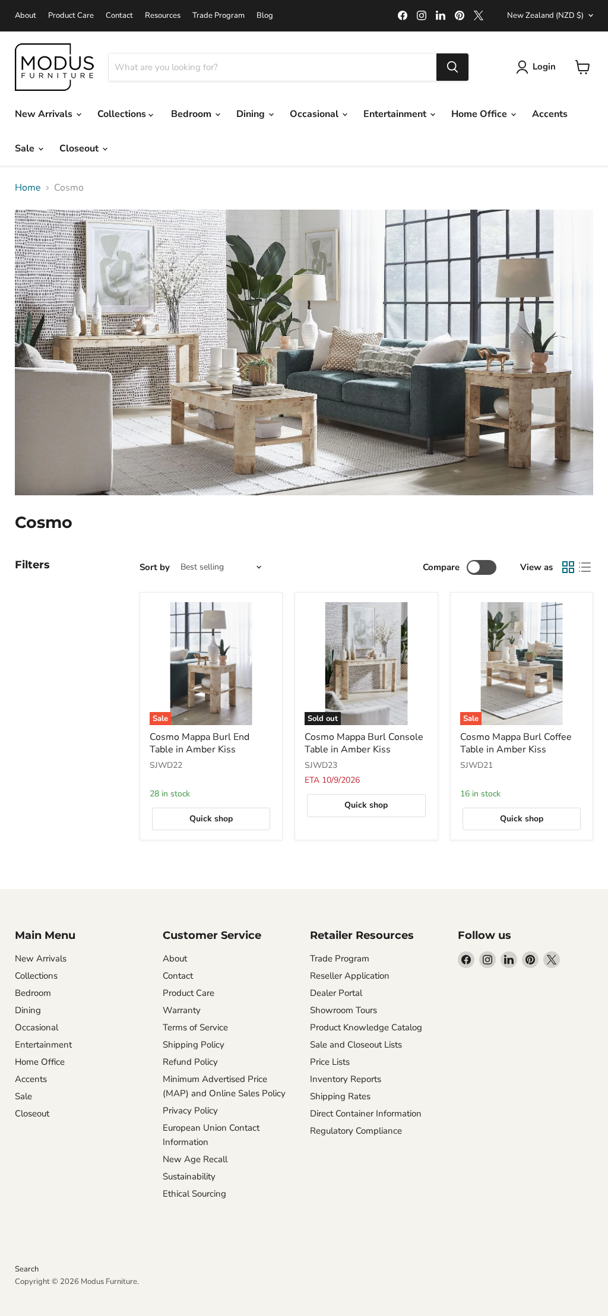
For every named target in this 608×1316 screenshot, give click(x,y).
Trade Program (218, 15)
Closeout (80, 148)
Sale (26, 148)
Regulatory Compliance (356, 1131)
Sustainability (189, 1176)
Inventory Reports (345, 1079)
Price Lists (330, 1062)
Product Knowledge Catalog (366, 1027)
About (25, 15)
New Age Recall (195, 1159)
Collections (122, 114)
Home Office (480, 114)
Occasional (315, 114)
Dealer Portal (336, 993)
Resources (162, 15)
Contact (119, 15)
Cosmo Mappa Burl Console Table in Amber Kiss (364, 743)
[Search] (452, 67)
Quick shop (211, 818)
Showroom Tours (343, 1010)
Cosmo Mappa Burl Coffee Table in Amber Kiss (516, 743)
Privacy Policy (190, 1110)
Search (27, 1269)
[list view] (585, 567)
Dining (251, 114)
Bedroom (192, 114)
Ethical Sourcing (194, 1194)
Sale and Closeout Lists (356, 1045)
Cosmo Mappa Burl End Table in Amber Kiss (199, 743)
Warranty (182, 1010)
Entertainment (396, 114)
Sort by (155, 567)
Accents (550, 114)
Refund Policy (190, 1062)
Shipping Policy (193, 1045)
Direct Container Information (366, 1113)
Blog (264, 15)
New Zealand (545, 15)
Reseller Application (350, 976)
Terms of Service (195, 1027)
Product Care (71, 15)
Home (28, 187)
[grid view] (568, 567)
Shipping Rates (340, 1096)
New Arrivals (45, 114)
